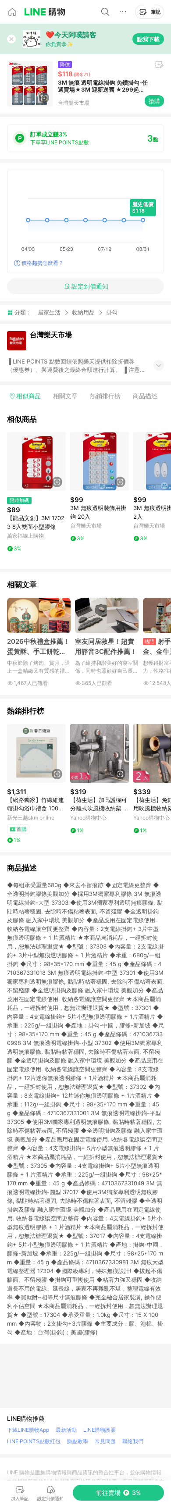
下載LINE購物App (28, 1430)
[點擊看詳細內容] (36, 461)
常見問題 (105, 1441)
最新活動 (66, 1430)
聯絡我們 (132, 1441)
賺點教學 (77, 1441)
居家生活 (49, 312)
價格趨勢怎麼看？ (42, 263)
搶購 (154, 100)
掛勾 (112, 312)
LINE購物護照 (99, 1430)
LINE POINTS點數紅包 (34, 1441)
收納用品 (83, 312)
